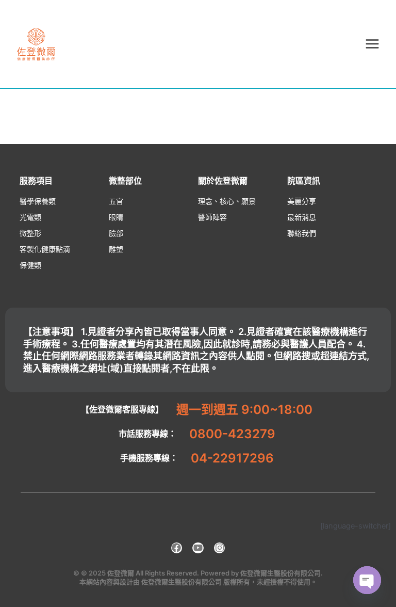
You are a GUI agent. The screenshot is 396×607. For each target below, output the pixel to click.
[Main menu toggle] (372, 43)
